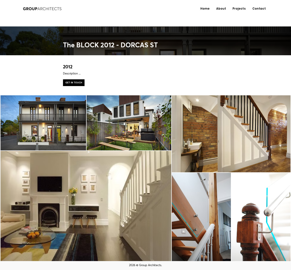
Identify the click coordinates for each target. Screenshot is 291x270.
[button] (220, 8)
